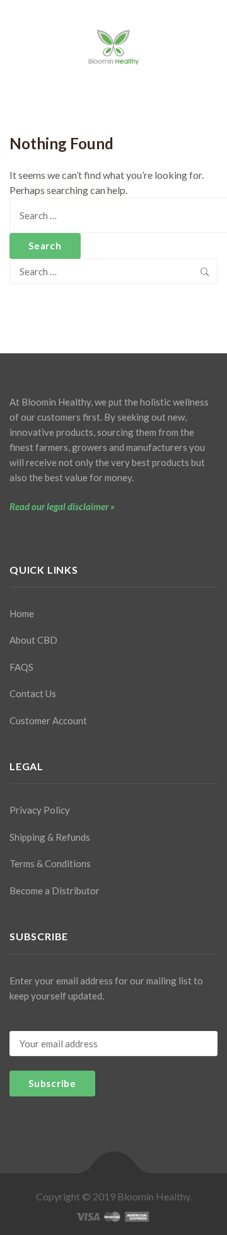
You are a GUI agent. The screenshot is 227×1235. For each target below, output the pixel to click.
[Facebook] (13, 536)
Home (21, 613)
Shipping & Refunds (49, 837)
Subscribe (52, 1083)
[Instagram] (35, 536)
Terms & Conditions (50, 863)
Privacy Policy (39, 810)
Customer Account (48, 720)
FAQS (21, 667)
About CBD (33, 640)
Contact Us (32, 693)
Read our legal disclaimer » (62, 506)
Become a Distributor (54, 890)
